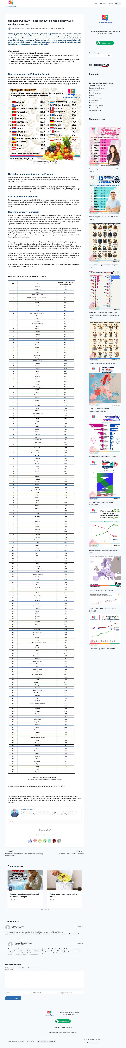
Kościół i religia (93, 100)
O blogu (95, 3)
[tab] (41, 909)
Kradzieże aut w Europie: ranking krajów (101, 590)
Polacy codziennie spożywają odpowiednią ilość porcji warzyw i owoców (40, 786)
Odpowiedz (80, 926)
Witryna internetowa (66, 993)
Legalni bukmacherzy (68, 798)
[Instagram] (119, 3)
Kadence (95, 1043)
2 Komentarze (60, 28)
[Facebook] (116, 3)
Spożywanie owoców (15, 77)
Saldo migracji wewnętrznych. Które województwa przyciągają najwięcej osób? (24, 853)
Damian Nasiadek (19, 28)
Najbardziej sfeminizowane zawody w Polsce (102, 363)
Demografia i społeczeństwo (97, 88)
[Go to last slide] (10, 889)
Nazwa (8, 993)
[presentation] (25, 880)
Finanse (91, 95)
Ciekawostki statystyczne (97, 85)
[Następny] (79, 889)
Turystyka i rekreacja (95, 108)
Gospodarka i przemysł (96, 98)
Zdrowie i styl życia (14, 18)
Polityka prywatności (18, 1041)
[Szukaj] (109, 55)
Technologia (92, 103)
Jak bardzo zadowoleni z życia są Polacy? (71, 853)
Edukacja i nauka (94, 90)
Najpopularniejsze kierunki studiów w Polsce (102, 456)
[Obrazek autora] (9, 28)
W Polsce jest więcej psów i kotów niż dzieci (102, 648)
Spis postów (103, 3)
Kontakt (110, 3)
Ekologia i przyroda (95, 93)
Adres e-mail (37, 993)
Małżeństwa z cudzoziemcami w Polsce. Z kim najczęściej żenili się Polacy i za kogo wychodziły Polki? (104, 315)
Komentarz (9, 970)
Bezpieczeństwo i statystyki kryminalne (101, 83)
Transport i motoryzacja (96, 105)
